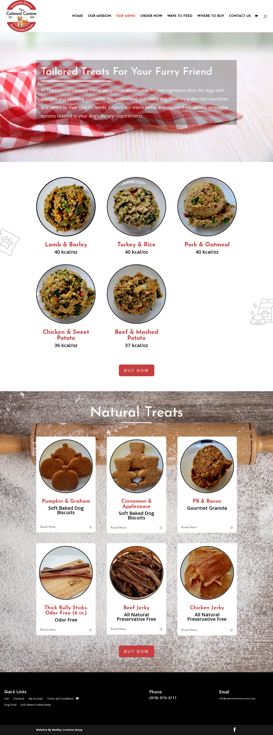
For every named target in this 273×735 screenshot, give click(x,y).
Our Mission (99, 16)
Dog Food (10, 704)
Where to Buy (210, 16)
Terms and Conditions (60, 698)
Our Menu (125, 16)
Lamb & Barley (66, 245)
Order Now (151, 16)
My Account (36, 698)
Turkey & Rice (136, 245)
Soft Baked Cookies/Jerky (35, 704)
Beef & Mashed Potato (136, 335)
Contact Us (240, 16)
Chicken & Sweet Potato (66, 335)
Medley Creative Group (67, 729)
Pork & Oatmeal (207, 245)
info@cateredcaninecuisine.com (237, 698)
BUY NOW (136, 370)
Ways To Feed (179, 16)
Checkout (19, 698)
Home (77, 16)
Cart (6, 698)
